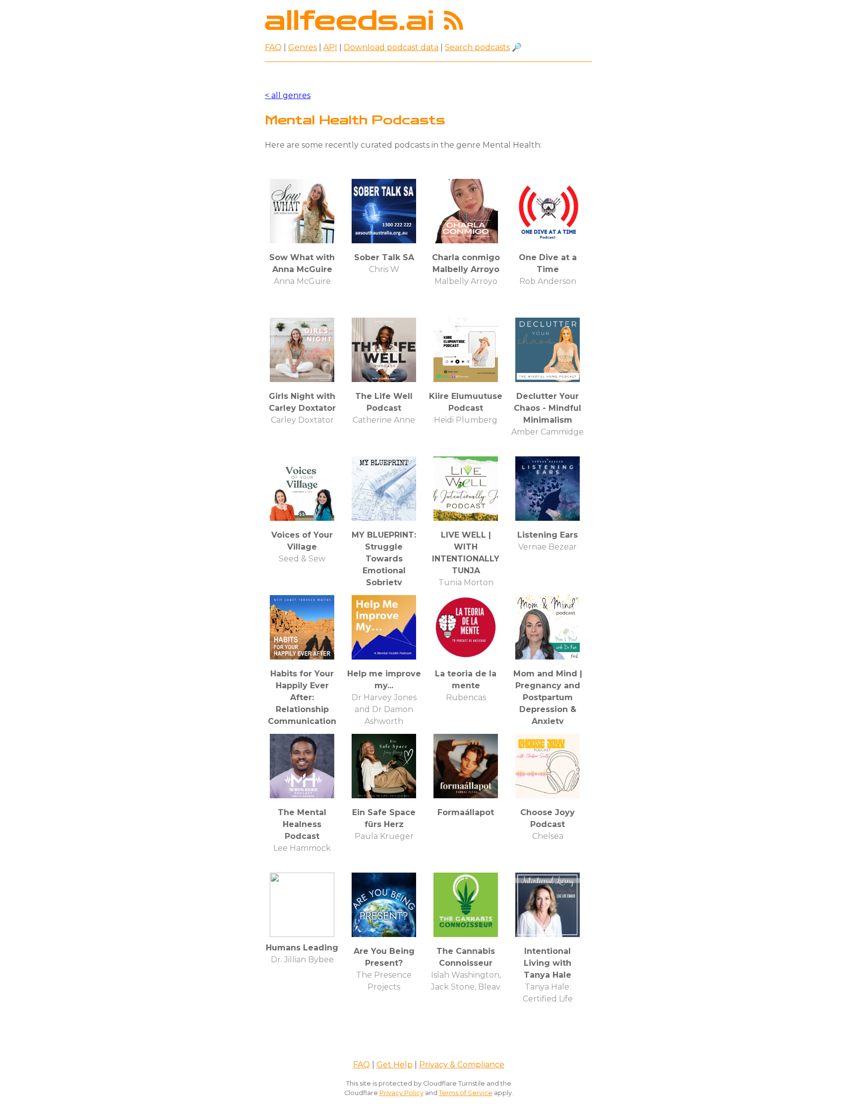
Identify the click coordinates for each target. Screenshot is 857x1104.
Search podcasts (477, 47)
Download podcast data (391, 47)
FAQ (273, 47)
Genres (302, 47)
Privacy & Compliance (461, 1064)
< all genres (287, 95)
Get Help (394, 1064)
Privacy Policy (401, 1093)
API (330, 47)
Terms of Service (465, 1093)
